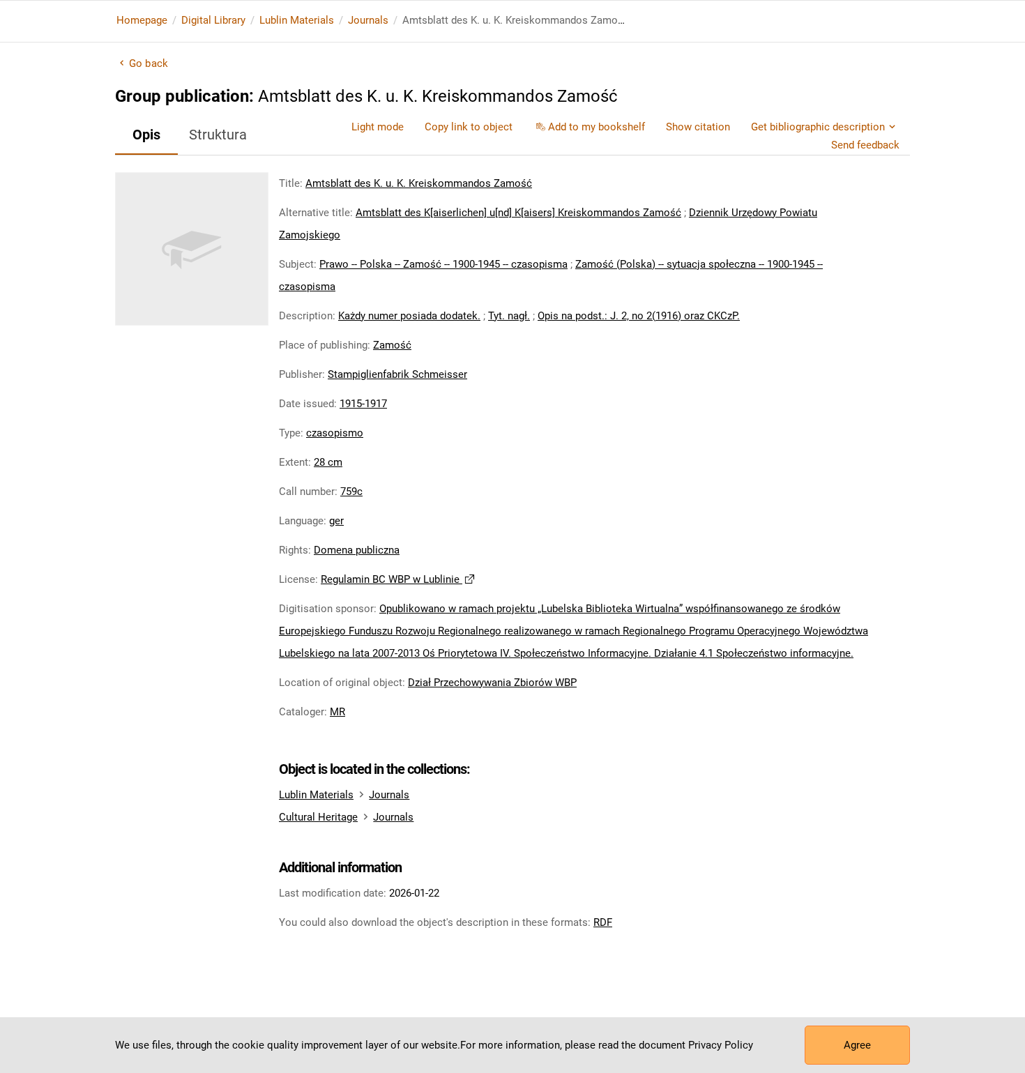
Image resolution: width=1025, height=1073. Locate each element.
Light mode (377, 127)
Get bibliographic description (818, 127)
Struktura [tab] (218, 134)
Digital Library (213, 20)
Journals (368, 20)
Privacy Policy (720, 1045)
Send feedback (865, 145)
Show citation (698, 127)
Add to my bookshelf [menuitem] (596, 127)
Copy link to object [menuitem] (468, 127)
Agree (857, 1045)
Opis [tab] (146, 134)
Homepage (141, 20)
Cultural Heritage (318, 817)
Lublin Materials (296, 20)
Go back (148, 63)
